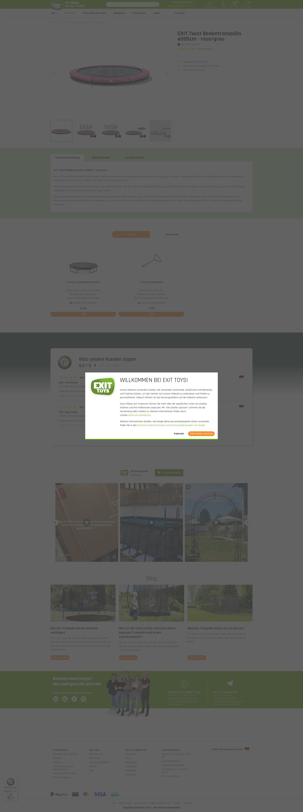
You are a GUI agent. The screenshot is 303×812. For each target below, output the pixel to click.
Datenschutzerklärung (139, 415)
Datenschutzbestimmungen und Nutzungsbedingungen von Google (171, 425)
